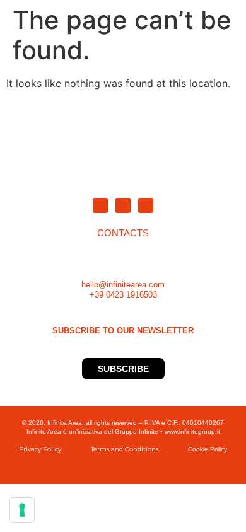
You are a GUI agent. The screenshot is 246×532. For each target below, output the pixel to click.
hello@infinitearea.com (123, 284)
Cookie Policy (207, 449)
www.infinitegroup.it (192, 431)
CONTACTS (123, 233)
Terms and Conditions (124, 449)
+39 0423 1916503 (123, 294)
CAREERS (213, 47)
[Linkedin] (100, 205)
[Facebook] (145, 205)
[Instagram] (123, 205)
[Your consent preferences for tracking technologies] (22, 510)
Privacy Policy (40, 449)
